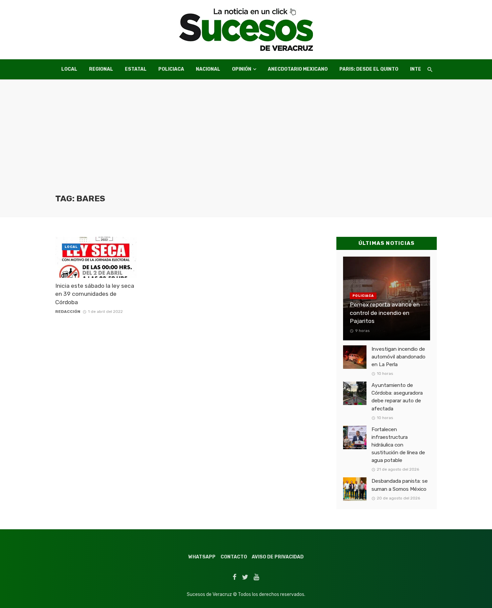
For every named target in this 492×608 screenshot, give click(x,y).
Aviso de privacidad (278, 557)
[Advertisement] (246, 143)
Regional (101, 69)
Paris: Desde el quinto (368, 69)
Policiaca (171, 69)
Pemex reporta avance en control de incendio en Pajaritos (385, 312)
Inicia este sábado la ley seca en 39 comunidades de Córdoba (94, 294)
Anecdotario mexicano (298, 69)
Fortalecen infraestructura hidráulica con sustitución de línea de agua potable (398, 444)
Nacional (208, 69)
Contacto (234, 557)
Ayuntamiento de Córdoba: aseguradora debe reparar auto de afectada (397, 396)
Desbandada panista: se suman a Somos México (400, 485)
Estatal (136, 69)
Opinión (241, 69)
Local (69, 69)
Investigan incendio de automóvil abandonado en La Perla (398, 356)
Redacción (67, 311)
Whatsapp (202, 557)
